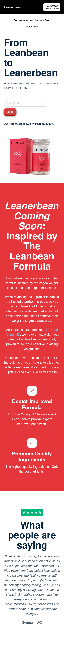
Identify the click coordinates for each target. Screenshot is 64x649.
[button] (51, 7)
